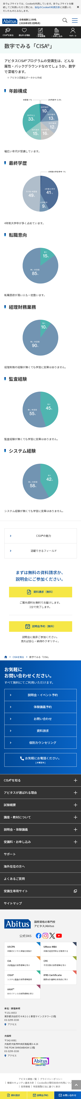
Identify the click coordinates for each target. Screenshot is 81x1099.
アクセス (12, 1024)
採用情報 (25, 1086)
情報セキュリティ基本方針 (20, 1083)
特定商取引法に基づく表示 (46, 1086)
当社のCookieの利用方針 (47, 7)
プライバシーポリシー (51, 1079)
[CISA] (5, 656)
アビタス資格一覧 (28, 1079)
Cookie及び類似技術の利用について (55, 1083)
